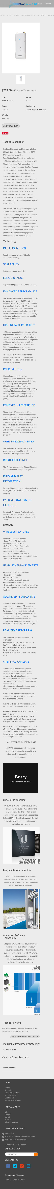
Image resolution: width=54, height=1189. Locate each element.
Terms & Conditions (13, 1100)
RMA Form (9, 1133)
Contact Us (9, 1097)
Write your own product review (25, 1037)
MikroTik (8, 1119)
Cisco (7, 1112)
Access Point (13, 15)
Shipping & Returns (12, 1092)
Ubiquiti (8, 1114)
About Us (8, 1090)
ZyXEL (7, 1117)
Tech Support (10, 1095)
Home (48, 3)
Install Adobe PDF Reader (15, 1144)
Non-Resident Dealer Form (15, 1139)
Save (6, 133)
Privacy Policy (19, 1179)
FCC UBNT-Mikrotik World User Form (20, 1136)
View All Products (9, 1067)
